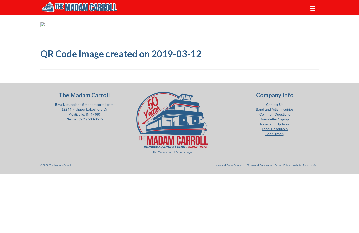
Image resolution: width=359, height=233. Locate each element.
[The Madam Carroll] (84, 7)
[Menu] (312, 8)
